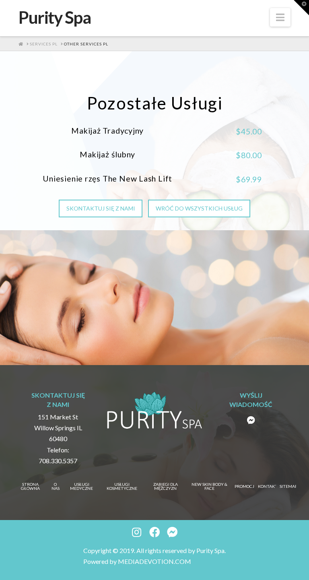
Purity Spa (55, 17)
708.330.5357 (58, 460)
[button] (280, 17)
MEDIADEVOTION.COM (154, 561)
